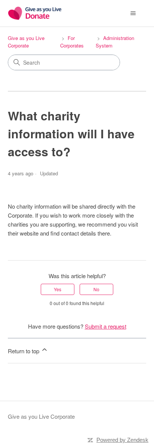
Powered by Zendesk (122, 440)
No (96, 289)
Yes (57, 289)
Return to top (24, 351)
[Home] (35, 13)
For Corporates (72, 41)
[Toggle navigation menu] (133, 13)
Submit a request (105, 326)
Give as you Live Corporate (26, 41)
